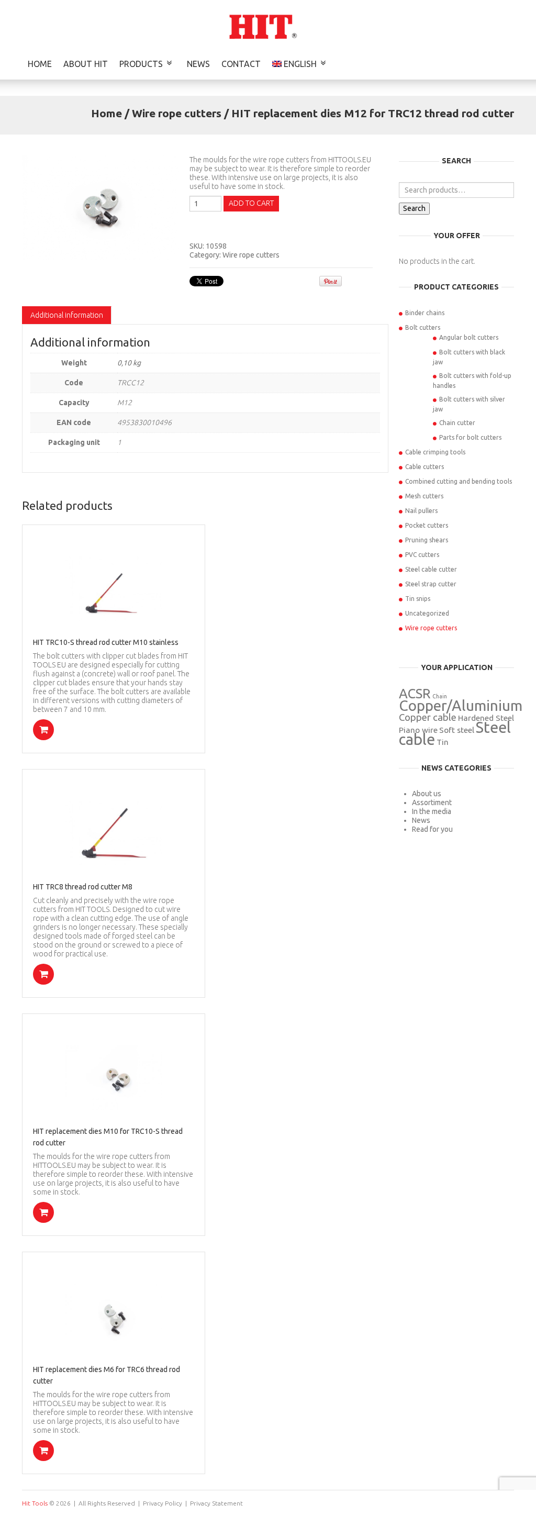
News (198, 64)
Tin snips (417, 598)
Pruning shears (426, 540)
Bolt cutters (422, 327)
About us (426, 793)
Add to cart (251, 203)
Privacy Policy (162, 1503)
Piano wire (418, 730)
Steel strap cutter (430, 584)
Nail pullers (421, 510)
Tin (443, 742)
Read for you (432, 829)
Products (141, 64)
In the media (431, 811)
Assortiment (432, 802)
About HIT (85, 64)
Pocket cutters (426, 525)
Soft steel (456, 730)
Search (414, 208)
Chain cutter (457, 422)
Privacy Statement (216, 1503)
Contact (241, 64)
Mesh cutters (424, 496)
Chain (439, 696)
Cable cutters (424, 466)
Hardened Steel (486, 718)
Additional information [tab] (66, 315)
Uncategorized (427, 613)
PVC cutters (422, 554)
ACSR (415, 693)
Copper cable (427, 717)
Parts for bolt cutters (470, 437)
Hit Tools (35, 1503)
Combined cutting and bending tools (458, 481)
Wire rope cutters (176, 113)
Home (40, 64)
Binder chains (424, 312)
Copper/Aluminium (460, 705)
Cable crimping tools (435, 452)
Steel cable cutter (431, 569)
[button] (43, 729)
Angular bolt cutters (468, 337)
